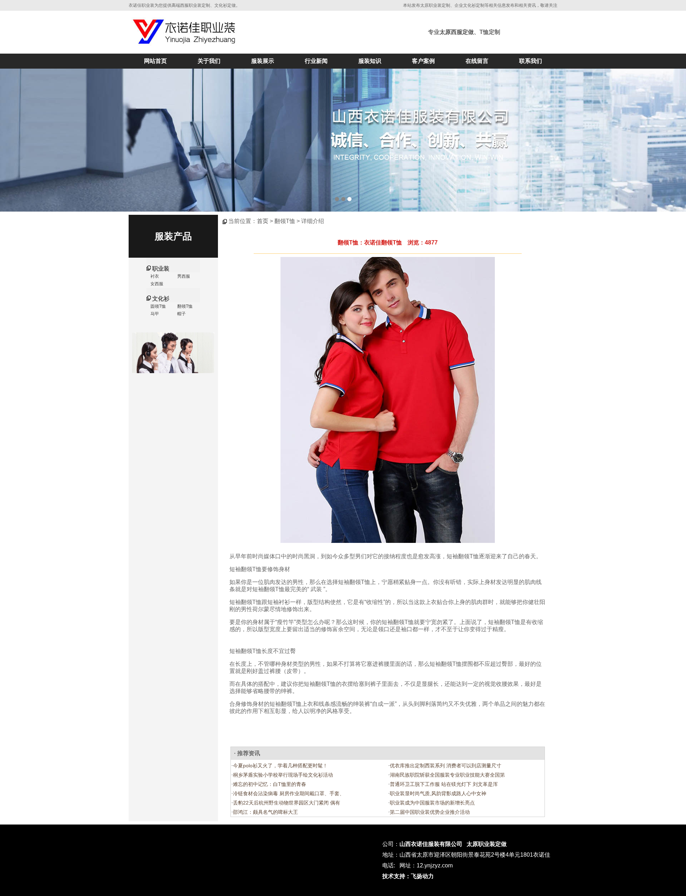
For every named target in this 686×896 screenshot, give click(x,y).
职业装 (160, 269)
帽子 (181, 313)
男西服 (183, 276)
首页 (262, 221)
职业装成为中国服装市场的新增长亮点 (432, 803)
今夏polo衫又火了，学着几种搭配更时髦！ (280, 765)
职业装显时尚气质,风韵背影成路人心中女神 (438, 793)
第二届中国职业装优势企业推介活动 (430, 812)
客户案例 (423, 61)
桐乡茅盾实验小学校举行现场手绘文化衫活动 (283, 775)
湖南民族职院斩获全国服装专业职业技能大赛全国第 (447, 775)
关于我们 (209, 61)
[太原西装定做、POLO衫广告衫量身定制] (343, 140)
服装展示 (262, 61)
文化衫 (160, 299)
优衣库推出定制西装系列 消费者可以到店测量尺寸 (445, 765)
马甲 (154, 313)
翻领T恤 (184, 306)
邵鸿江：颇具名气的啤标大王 (265, 812)
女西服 (156, 283)
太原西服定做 (456, 32)
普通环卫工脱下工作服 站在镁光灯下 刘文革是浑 (444, 784)
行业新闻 (316, 61)
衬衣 (154, 276)
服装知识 (369, 61)
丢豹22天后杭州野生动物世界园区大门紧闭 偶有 (286, 803)
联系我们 (530, 61)
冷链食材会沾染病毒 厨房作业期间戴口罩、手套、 (288, 793)
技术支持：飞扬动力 (408, 876)
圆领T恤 (157, 306)
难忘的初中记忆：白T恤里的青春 (269, 784)
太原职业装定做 (487, 844)
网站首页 (155, 61)
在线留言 (477, 61)
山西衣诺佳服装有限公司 (430, 844)
